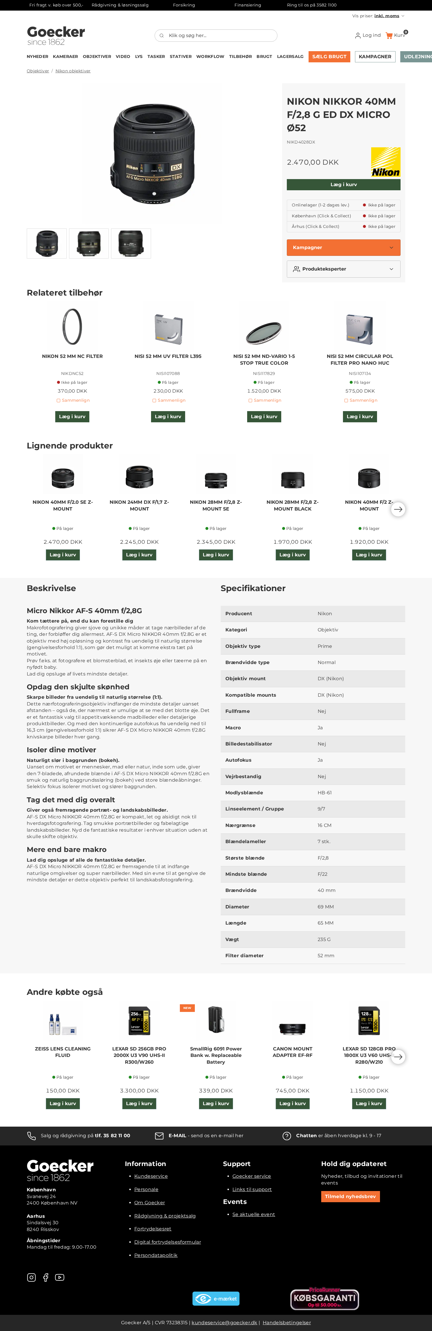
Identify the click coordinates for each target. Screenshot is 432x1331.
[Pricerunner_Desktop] (324, 1298)
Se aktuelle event (253, 1214)
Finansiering (248, 5)
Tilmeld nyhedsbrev (350, 1196)
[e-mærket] (216, 1299)
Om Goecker (149, 1202)
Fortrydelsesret (153, 1229)
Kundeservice (151, 1176)
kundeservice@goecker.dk (224, 1322)
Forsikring (184, 5)
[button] (379, 16)
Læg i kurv (344, 184)
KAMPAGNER (375, 56)
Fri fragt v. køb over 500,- (56, 5)
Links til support (252, 1189)
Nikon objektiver (73, 71)
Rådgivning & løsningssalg (120, 5)
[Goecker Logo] (56, 35)
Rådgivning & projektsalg (165, 1216)
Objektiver (38, 71)
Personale (146, 1189)
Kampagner (307, 247)
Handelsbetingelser (287, 1322)
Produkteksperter (324, 269)
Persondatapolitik (156, 1255)
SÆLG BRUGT (329, 56)
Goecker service (251, 1176)
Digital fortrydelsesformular (167, 1242)
